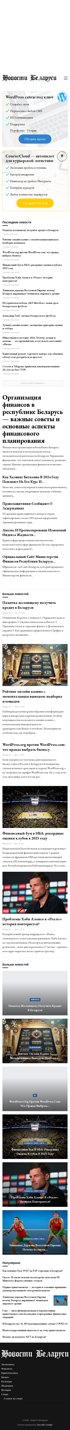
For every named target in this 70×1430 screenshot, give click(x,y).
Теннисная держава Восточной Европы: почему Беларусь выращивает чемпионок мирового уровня (30, 292)
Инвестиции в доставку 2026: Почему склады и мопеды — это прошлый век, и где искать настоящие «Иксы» (32, 341)
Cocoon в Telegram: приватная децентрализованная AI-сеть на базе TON (30, 368)
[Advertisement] (35, 37)
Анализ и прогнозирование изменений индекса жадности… (34, 532)
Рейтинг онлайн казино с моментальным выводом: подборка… (35, 1056)
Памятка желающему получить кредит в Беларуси (30, 230)
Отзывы (31, 130)
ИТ (35, 1095)
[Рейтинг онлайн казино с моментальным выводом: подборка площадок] (35, 665)
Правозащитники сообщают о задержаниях (27, 506)
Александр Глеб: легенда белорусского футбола (29, 315)
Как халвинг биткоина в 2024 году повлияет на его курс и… (30, 479)
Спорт (4, 1394)
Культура (6, 1381)
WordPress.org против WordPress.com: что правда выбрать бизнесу (30, 254)
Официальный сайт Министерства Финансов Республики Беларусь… (30, 559)
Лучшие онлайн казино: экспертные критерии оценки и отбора (32, 326)
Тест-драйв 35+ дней (35, 203)
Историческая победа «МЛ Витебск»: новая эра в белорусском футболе (30, 304)
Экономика (7, 1364)
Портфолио (17, 130)
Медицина (7, 1385)
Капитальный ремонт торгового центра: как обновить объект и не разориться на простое (32, 355)
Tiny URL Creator (44, 1425)
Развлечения (35, 1047)
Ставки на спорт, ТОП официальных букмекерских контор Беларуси (35, 1143)
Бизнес (5, 1377)
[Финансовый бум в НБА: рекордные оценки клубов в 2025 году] (35, 807)
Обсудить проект (35, 139)
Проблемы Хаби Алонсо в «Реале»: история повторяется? (27, 279)
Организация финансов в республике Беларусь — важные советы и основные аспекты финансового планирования (32, 419)
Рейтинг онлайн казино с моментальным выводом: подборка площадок (30, 241)
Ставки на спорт (13, 1398)
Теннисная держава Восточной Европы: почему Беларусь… (35, 1247)
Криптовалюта (9, 1373)
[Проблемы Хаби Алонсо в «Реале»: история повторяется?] (35, 893)
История (6, 1390)
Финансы (35, 999)
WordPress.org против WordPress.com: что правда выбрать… (35, 1104)
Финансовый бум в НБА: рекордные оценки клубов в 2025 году (32, 266)
